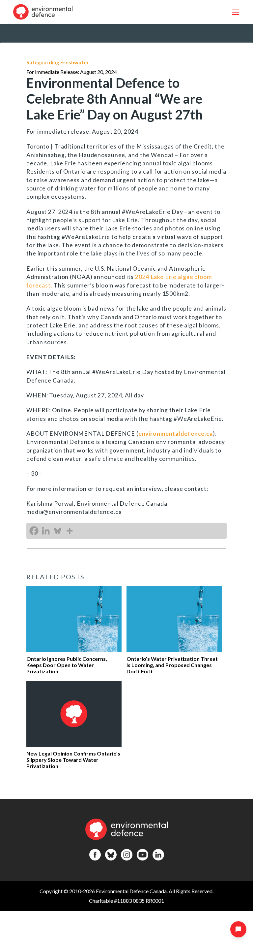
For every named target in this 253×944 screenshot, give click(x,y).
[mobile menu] (235, 12)
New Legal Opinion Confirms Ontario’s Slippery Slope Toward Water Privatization (73, 759)
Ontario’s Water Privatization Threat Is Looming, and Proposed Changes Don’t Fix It (172, 665)
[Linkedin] (46, 531)
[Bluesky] (58, 531)
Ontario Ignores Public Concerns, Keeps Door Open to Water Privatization (66, 665)
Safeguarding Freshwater (57, 62)
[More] (69, 531)
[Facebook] (34, 531)
